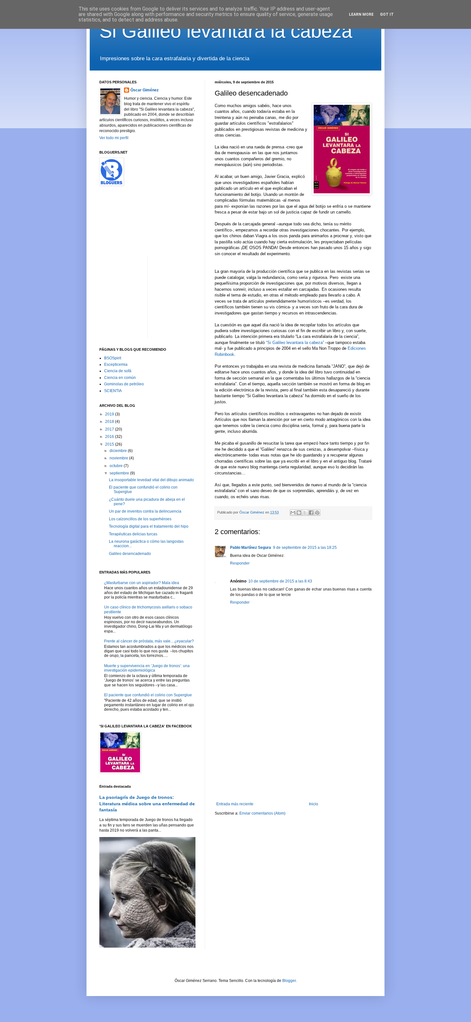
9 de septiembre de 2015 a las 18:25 (305, 547)
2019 (110, 414)
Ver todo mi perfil (113, 138)
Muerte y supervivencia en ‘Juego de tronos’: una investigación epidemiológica (147, 668)
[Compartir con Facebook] (311, 512)
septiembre (120, 473)
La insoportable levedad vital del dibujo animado (151, 480)
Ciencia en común (120, 377)
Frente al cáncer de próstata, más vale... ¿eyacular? (149, 641)
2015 (110, 444)
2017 (110, 429)
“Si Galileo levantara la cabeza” (295, 342)
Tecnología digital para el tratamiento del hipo (148, 526)
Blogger (289, 980)
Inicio (313, 804)
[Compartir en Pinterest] (317, 512)
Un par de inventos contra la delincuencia (145, 511)
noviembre (119, 458)
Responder (240, 563)
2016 (110, 436)
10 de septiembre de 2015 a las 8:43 (280, 581)
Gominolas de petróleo (124, 384)
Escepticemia (116, 364)
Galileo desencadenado (130, 553)
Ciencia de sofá (117, 371)
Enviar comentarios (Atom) (262, 813)
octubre (117, 466)
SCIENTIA (113, 391)
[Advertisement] (293, 749)
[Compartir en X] (305, 512)
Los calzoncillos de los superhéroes (140, 519)
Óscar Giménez (144, 90)
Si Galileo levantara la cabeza (225, 31)
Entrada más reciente (234, 804)
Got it (387, 14)
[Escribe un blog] (299, 512)
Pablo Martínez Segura (250, 547)
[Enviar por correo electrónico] (293, 512)
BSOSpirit (112, 358)
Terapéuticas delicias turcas (133, 534)
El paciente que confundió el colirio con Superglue (148, 695)
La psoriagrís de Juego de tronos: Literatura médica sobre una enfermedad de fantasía (147, 803)
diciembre (119, 450)
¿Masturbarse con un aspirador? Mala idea (141, 583)
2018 (110, 421)
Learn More (361, 14)
